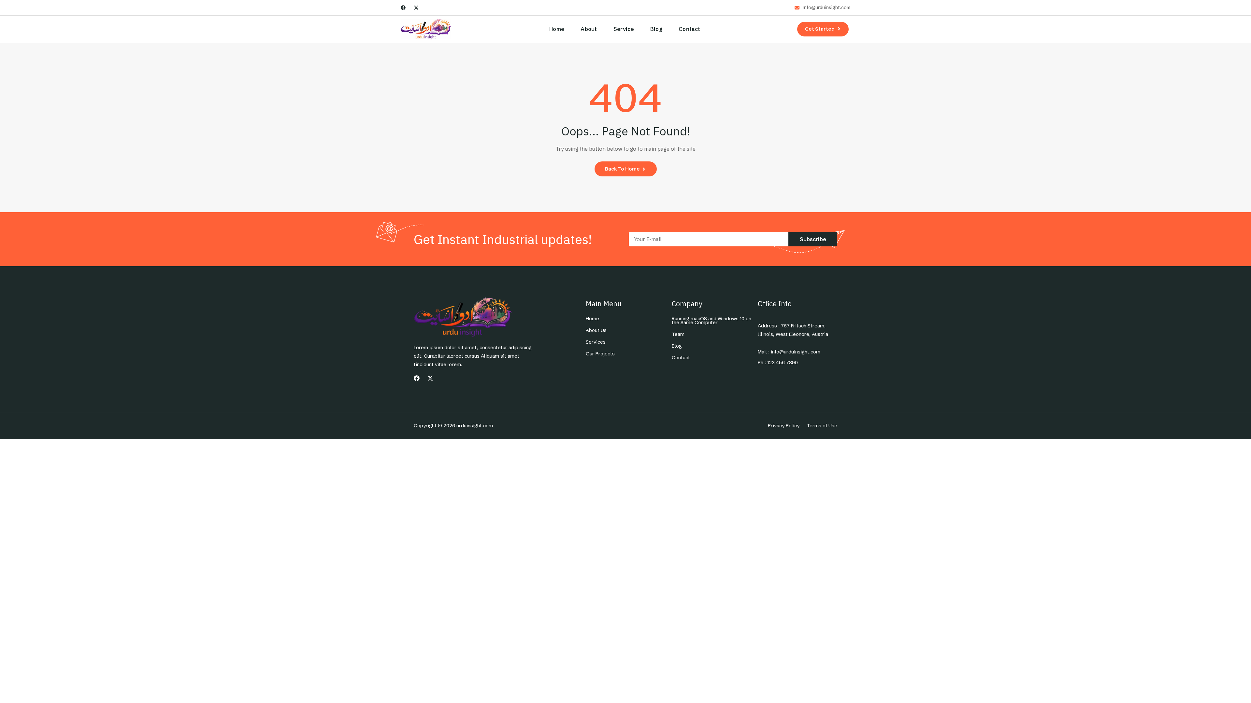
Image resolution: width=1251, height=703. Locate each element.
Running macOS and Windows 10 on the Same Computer (711, 320)
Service (623, 29)
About (589, 29)
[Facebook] (403, 7)
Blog (656, 29)
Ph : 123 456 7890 (778, 363)
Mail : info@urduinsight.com (789, 352)
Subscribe (813, 239)
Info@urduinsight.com (826, 7)
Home (556, 29)
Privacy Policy (783, 426)
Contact (689, 29)
